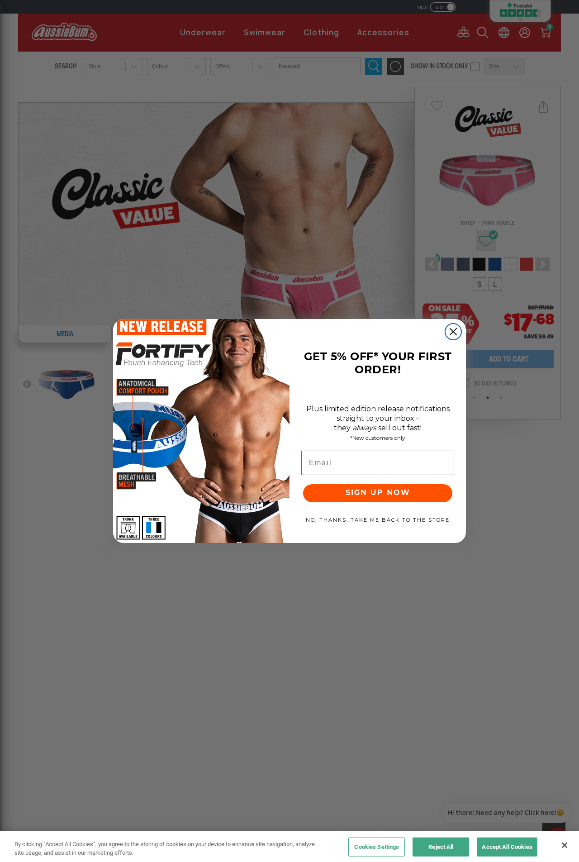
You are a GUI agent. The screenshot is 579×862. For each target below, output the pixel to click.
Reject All (440, 847)
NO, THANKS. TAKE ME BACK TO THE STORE (378, 520)
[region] (289, 846)
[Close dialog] (453, 332)
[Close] (564, 845)
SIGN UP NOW (378, 493)
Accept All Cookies (507, 847)
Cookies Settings (376, 847)
